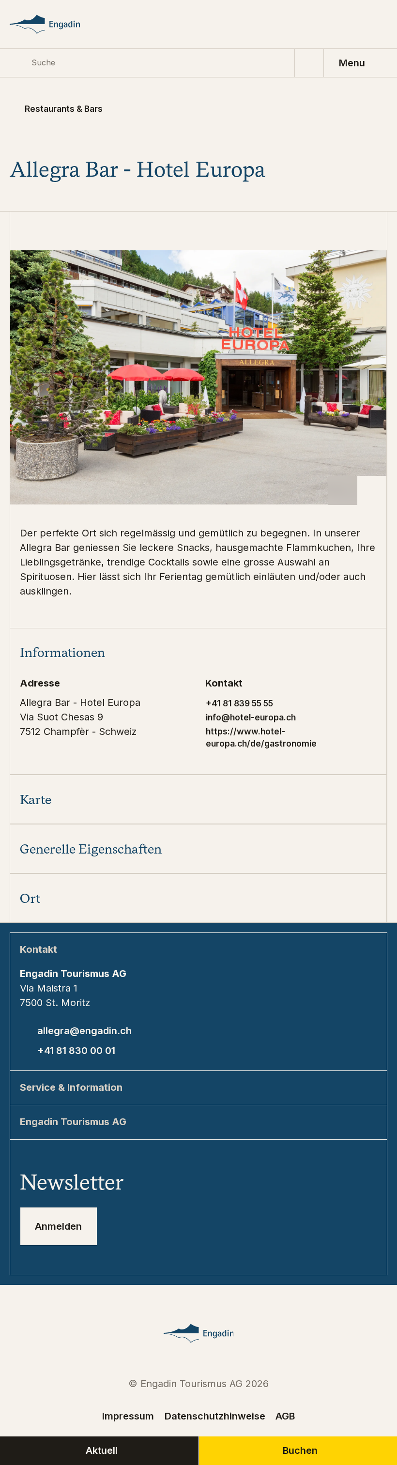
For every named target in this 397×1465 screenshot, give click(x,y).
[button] (198, 652)
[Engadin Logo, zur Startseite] (57, 24)
